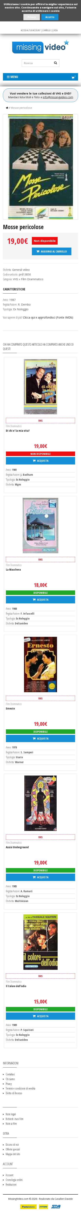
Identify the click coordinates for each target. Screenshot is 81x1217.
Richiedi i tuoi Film (14, 1119)
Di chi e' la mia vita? (17, 430)
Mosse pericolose (21, 107)
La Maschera (13, 569)
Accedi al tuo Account (30, 30)
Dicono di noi (12, 1144)
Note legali (11, 1114)
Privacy (32, 17)
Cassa (55, 30)
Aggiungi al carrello (53, 251)
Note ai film (11, 1123)
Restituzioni (11, 1184)
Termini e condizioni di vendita (20, 1088)
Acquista (42, 461)
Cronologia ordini (14, 1180)
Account (9, 1175)
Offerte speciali (13, 1149)
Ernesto (10, 708)
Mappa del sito (13, 1154)
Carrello (47, 30)
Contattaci (10, 1074)
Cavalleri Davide (64, 1198)
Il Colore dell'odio (16, 986)
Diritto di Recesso (14, 1093)
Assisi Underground (17, 847)
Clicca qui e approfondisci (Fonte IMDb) (48, 317)
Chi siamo (10, 1079)
